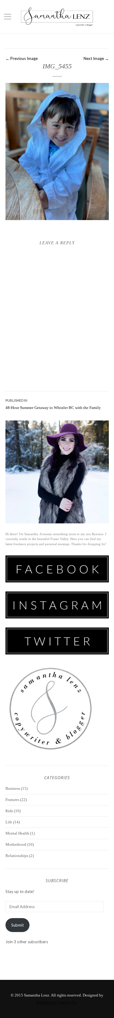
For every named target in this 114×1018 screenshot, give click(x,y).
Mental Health (17, 833)
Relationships (16, 855)
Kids (9, 811)
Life (8, 822)
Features (12, 799)
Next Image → (96, 58)
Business (12, 788)
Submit (17, 925)
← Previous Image (21, 58)
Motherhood (15, 844)
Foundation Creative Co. (57, 1002)
